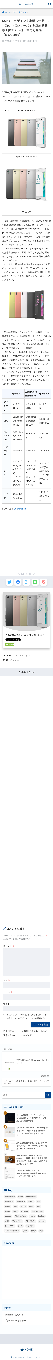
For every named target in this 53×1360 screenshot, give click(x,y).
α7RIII (7, 1221)
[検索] (48, 1095)
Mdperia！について (14, 1315)
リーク (25, 1231)
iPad (15, 1206)
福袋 (41, 1231)
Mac (38, 1206)
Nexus (7, 1211)
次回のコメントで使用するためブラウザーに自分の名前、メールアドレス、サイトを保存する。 (28, 1016)
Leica (31, 1206)
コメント (9, 946)
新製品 (33, 1231)
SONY (15, 1211)
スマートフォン (22, 655)
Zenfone (41, 1216)
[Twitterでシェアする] (9, 582)
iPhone (23, 1206)
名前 (6, 980)
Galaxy (31, 1201)
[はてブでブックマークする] (26, 582)
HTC (38, 1201)
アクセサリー (17, 1221)
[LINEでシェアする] (35, 582)
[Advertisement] (26, 539)
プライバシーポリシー (15, 1320)
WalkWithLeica (37, 1211)
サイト (6, 1004)
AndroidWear (10, 1197)
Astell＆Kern (31, 1197)
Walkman (24, 1211)
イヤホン (42, 1221)
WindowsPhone (20, 1216)
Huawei (7, 1206)
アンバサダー (30, 1221)
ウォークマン (9, 1226)
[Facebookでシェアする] (17, 582)
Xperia (15, 660)
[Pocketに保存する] (43, 582)
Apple (20, 1197)
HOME (28, 1349)
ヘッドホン (30, 1226)
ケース (20, 1226)
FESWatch (21, 1201)
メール (8, 992)
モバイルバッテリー (12, 1231)
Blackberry (9, 1201)
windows (8, 1216)
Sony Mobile (20, 509)
